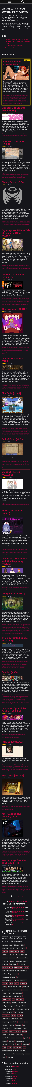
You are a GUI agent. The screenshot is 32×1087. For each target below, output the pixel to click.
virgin (12, 1054)
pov (21, 1018)
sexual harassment (15, 1031)
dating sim (13, 964)
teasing (12, 1044)
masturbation (6, 999)
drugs (23, 964)
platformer (20, 1015)
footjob (4, 974)
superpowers (20, 1041)
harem (11, 983)
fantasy (26, 967)
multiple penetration (20, 1006)
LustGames (12, 1066)
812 (18, 896)
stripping (11, 1041)
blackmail (24, 954)
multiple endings (7, 1006)
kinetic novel (17, 990)
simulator (19, 1034)
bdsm (22, 951)
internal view (17, 986)
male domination (17, 993)
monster (14, 1002)
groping (16, 980)
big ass (12, 954)
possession (15, 1018)
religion (12, 1025)
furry (9, 974)
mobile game (6, 1002)
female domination (8, 970)
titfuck (4, 1047)
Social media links (10, 48)
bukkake (5, 958)
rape (26, 1022)
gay (18, 977)
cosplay (25, 961)
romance (18, 1025)
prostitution (14, 1022)
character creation (22, 958)
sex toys (4, 1031)
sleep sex (19, 1038)
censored (12, 958)
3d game (16, 945)
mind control (19, 999)
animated (5, 951)
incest (10, 986)
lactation (25, 990)
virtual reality (20, 1054)
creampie (5, 964)
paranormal (5, 1015)
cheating (5, 961)
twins (17, 1050)
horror (16, 983)
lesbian (4, 993)
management (18, 996)
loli (9, 993)
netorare (27, 1009)
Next (22, 896)
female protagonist (21, 970)
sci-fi (25, 1028)
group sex (23, 980)
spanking (26, 1038)
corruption (19, 961)
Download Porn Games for (16, 908)
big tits (18, 954)
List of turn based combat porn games (16, 39)
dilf (19, 964)
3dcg (22, 945)
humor (4, 986)
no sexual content (7, 1012)
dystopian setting (7, 967)
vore (3, 1057)
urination (23, 1050)
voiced (28, 1054)
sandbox (5, 1028)
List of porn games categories (14, 45)
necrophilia (19, 1009)
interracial (26, 986)
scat (10, 1028)
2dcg (10, 945)
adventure (5, 948)
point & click (6, 1018)
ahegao (12, 948)
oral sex (20, 1012)
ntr (15, 1012)
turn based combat (8, 1050)
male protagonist (7, 996)
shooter (24, 1031)
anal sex (23, 948)
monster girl (22, 1002)
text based (26, 1044)
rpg (24, 1025)
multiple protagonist (8, 1009)
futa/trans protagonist (8, 977)
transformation (17, 1047)
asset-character (14, 951)
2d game (5, 945)
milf (13, 999)
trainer (10, 1047)
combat (11, 961)
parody (13, 1015)
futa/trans (15, 974)
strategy (4, 1041)
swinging (5, 1044)
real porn (5, 1025)
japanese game (7, 990)
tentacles (18, 1044)
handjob (4, 983)
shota (4, 1034)
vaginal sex (5, 1054)
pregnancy (5, 1022)
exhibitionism (18, 967)
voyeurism (10, 1057)
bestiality (5, 954)
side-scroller (11, 1034)
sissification (6, 1038)
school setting (18, 1028)
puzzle (21, 1022)
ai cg (18, 948)
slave (13, 1038)
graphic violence (7, 980)
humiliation (23, 983)
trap (25, 1047)
